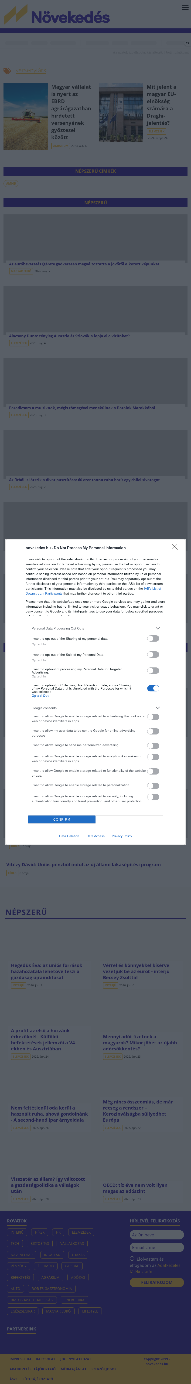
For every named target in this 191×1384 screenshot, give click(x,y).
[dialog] (95, 692)
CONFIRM (62, 819)
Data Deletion (69, 836)
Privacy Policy (122, 836)
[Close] (176, 548)
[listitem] (95, 628)
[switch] (153, 638)
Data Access (95, 836)
